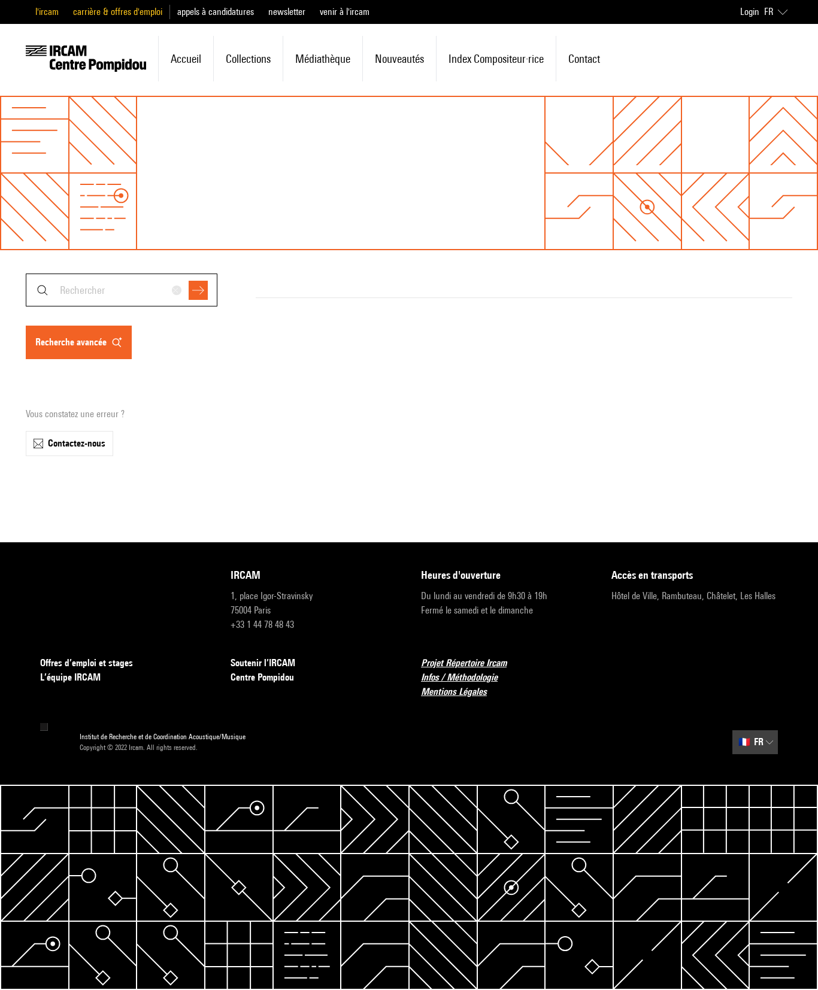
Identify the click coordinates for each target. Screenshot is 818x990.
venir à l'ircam (344, 11)
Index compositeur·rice (496, 58)
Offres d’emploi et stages (86, 663)
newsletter (286, 11)
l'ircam (47, 11)
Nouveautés (399, 58)
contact (584, 58)
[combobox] (121, 290)
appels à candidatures (215, 11)
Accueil (186, 58)
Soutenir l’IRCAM (263, 663)
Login (749, 11)
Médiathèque (322, 58)
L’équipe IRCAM (70, 677)
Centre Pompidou (262, 677)
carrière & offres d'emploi (117, 11)
